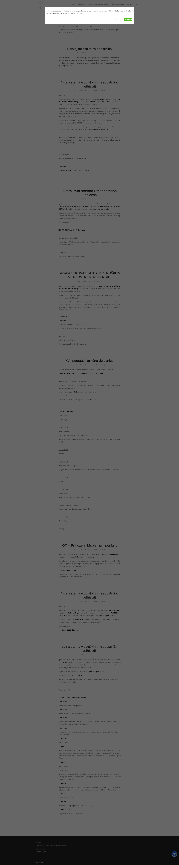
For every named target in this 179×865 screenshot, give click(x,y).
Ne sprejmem (119, 19)
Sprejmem (128, 19)
